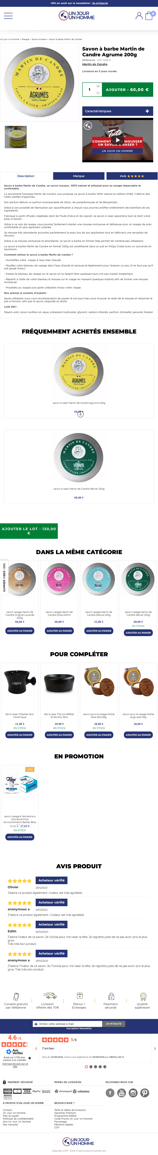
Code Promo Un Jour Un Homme (73, 1118)
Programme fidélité (65, 1115)
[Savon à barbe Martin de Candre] (39, 81)
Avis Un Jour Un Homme (17, 1121)
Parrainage (60, 1121)
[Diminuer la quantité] (98, 93)
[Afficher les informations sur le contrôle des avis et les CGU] (29, 1058)
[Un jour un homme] (79, 1141)
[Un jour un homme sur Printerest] (144, 1092)
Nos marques (10, 1124)
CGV (57, 1127)
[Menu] (8, 15)
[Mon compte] (139, 16)
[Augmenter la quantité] (98, 86)
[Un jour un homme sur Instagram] (133, 1092)
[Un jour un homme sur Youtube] (121, 1092)
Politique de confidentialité (18, 1118)
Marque (78, 176)
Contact (7, 1110)
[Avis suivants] (155, 1048)
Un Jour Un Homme (14, 1112)
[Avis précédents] (36, 1048)
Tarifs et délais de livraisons (70, 1110)
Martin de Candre (95, 64)
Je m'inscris (114, 1023)
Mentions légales (63, 1124)
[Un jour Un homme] (77, 15)
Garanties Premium (65, 1112)
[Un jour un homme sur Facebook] (110, 1092)
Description (25, 176)
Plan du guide (10, 1115)
